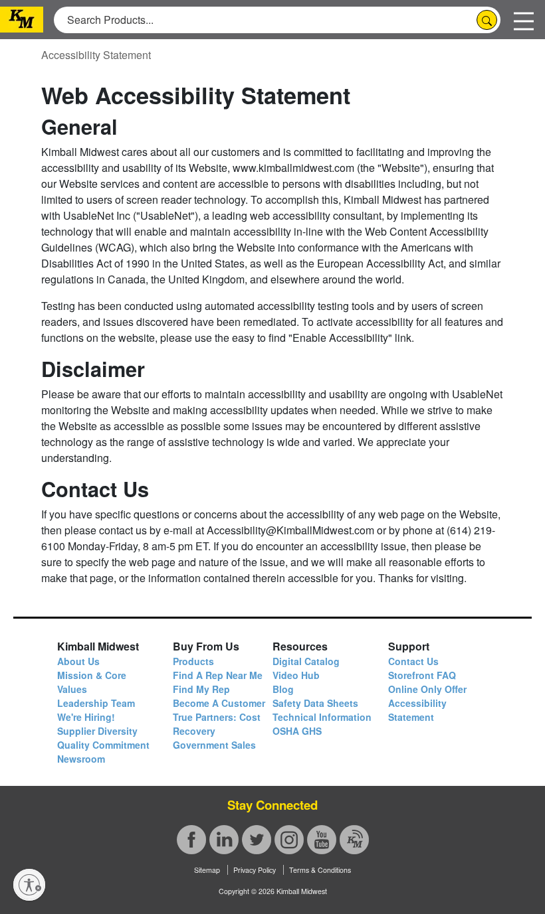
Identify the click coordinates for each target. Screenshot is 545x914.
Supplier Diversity (97, 730)
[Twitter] (256, 839)
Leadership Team (96, 703)
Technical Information (322, 717)
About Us (78, 661)
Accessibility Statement (96, 54)
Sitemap (207, 870)
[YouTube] (321, 839)
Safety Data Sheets (315, 703)
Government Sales (214, 744)
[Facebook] (191, 839)
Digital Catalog (306, 661)
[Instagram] (289, 839)
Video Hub (296, 675)
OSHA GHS (297, 730)
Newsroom (81, 758)
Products (193, 661)
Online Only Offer (427, 689)
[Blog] (354, 839)
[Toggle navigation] (524, 19)
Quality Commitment (103, 744)
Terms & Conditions (320, 870)
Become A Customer (219, 703)
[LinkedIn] (224, 839)
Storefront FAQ (422, 675)
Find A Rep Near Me (218, 675)
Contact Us (413, 661)
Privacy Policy (254, 870)
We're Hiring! (86, 717)
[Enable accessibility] (29, 885)
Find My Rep (201, 689)
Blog (283, 689)
